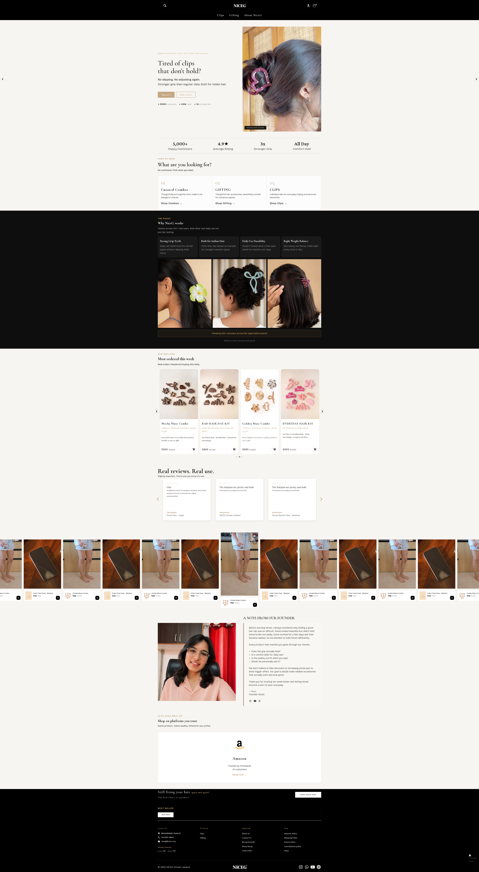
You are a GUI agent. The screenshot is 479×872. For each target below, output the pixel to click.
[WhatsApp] (306, 867)
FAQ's (286, 851)
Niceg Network (248, 842)
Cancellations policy (292, 846)
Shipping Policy (291, 838)
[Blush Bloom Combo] (300, 394)
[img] (187, 483)
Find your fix (186, 94)
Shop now (166, 94)
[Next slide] (322, 411)
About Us (246, 834)
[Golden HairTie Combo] (179, 394)
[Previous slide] (156, 411)
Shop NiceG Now (308, 795)
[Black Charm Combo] (219, 394)
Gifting (203, 838)
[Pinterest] (318, 867)
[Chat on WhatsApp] (473, 858)
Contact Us (246, 838)
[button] (165, 5)
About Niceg (247, 846)
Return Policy (290, 842)
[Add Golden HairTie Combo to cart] (193, 449)
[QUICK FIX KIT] (260, 394)
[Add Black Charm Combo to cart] (234, 449)
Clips (202, 834)
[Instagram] (300, 867)
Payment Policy (290, 834)
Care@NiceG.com (168, 841)
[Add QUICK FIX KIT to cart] (274, 449)
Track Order (247, 851)
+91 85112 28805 (167, 837)
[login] (308, 5)
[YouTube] (312, 867)
